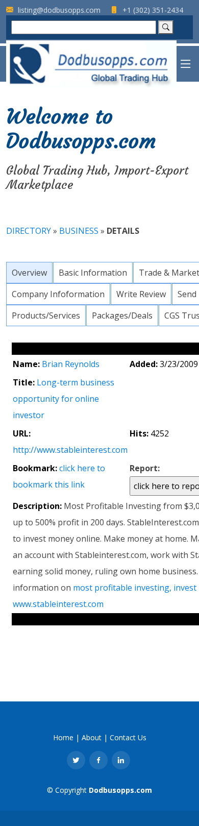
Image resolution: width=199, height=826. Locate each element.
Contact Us (128, 737)
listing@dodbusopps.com (58, 10)
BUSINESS (80, 230)
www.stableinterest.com (58, 604)
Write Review (141, 294)
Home (63, 737)
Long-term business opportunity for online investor (63, 399)
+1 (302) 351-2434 (151, 10)
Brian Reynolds (71, 364)
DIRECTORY (28, 230)
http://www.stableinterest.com (70, 449)
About (92, 737)
